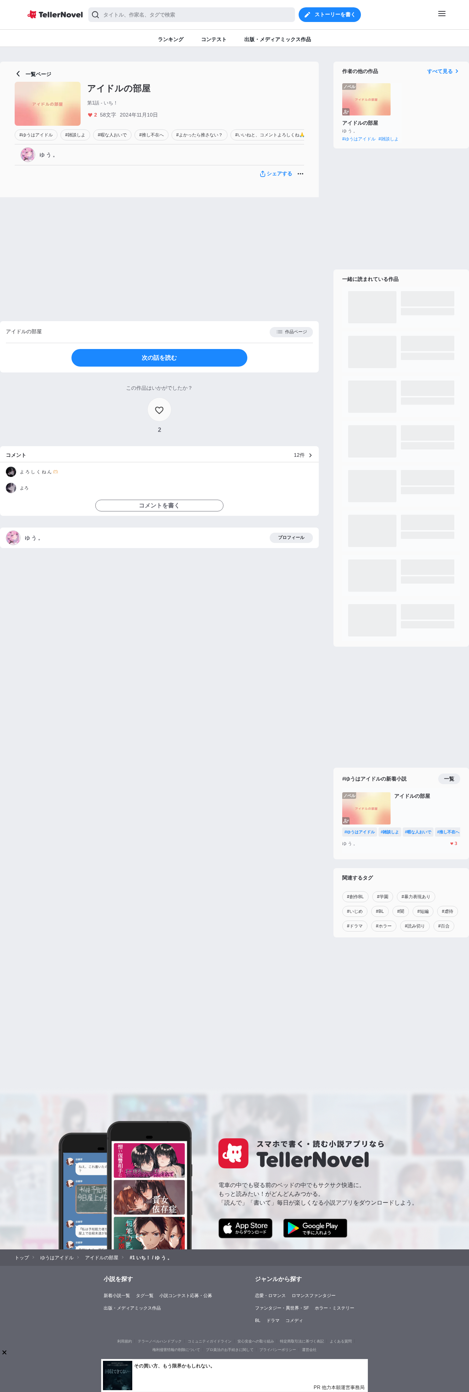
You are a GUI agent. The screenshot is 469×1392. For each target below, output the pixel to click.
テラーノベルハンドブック (160, 1341)
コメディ (294, 1320)
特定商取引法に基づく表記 (302, 1341)
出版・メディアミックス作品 (132, 1308)
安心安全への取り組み (255, 1341)
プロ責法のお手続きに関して (230, 1350)
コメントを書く (159, 505)
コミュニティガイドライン (210, 1341)
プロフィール (291, 537)
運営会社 (309, 1350)
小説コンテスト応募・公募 (185, 1295)
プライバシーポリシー (277, 1350)
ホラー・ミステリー (334, 1308)
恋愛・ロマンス (270, 1295)
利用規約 (124, 1341)
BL (258, 1320)
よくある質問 (341, 1341)
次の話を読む (159, 358)
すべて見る (440, 71)
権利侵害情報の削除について (176, 1350)
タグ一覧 (145, 1295)
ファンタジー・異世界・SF (282, 1308)
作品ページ (296, 331)
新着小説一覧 (117, 1295)
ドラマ (273, 1320)
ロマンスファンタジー (314, 1295)
